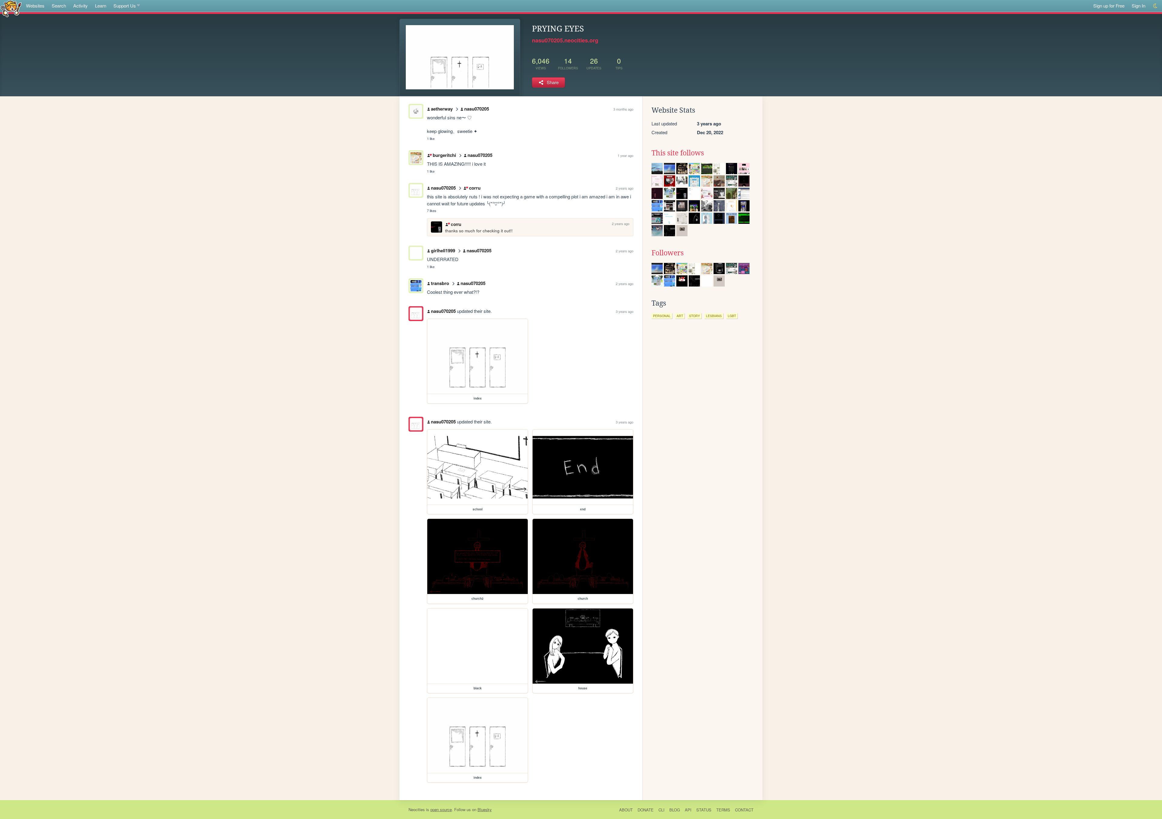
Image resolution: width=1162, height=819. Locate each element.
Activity (80, 5)
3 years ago (624, 311)
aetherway (442, 108)
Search (59, 5)
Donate (646, 810)
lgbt (732, 315)
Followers (668, 253)
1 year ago (625, 155)
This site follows (678, 153)
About (626, 810)
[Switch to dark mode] (1155, 6)
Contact (744, 810)
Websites (35, 5)
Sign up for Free (1108, 5)
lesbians (714, 315)
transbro (440, 283)
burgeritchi (444, 155)
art (680, 315)
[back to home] (11, 8)
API (688, 810)
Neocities (417, 809)
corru (474, 187)
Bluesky (485, 809)
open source (441, 809)
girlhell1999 (443, 250)
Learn (100, 5)
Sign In (1138, 5)
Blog (674, 810)
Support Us (124, 5)
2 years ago (624, 188)
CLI (661, 810)
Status (703, 810)
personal (662, 315)
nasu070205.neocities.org (565, 40)
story (694, 315)
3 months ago (623, 109)
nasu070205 (476, 108)
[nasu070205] (416, 313)
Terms (723, 810)
